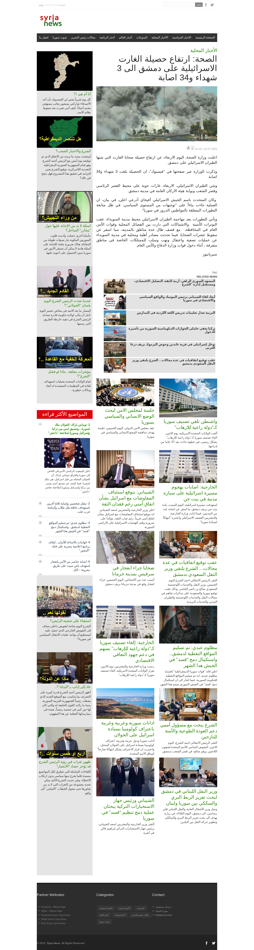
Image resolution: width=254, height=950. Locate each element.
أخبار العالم (125, 37)
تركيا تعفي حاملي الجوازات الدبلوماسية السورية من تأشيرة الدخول (171, 330)
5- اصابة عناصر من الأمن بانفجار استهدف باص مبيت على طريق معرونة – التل (70, 565)
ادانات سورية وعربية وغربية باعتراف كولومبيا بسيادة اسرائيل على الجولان (127, 728)
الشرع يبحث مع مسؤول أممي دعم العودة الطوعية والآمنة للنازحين (188, 730)
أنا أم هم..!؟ (82, 94)
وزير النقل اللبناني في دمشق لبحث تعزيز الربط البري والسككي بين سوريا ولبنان (189, 797)
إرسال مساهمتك (163, 907)
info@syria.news (163, 915)
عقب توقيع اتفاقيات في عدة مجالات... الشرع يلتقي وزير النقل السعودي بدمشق (173, 362)
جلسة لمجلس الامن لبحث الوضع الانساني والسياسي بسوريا (129, 416)
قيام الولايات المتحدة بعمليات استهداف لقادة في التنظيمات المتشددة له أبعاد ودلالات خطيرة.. (67, 386)
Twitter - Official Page (51, 911)
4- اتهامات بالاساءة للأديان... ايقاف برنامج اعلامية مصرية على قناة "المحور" (69, 546)
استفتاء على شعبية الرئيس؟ (70, 621)
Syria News (53, 943)
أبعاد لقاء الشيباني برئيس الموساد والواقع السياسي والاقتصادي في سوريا (177, 298)
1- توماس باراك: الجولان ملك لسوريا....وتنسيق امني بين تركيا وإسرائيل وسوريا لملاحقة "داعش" (69, 428)
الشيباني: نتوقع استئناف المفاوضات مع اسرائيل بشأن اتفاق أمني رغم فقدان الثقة (126, 497)
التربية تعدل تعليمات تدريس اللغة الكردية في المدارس (176, 313)
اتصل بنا (43, 37)
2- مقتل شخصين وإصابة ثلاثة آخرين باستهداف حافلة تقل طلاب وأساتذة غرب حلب (68, 507)
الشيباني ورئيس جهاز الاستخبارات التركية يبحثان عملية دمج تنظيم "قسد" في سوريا (128, 809)
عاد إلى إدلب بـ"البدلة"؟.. (73, 687)
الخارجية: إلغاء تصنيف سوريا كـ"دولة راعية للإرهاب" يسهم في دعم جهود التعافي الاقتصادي (126, 651)
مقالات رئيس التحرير (83, 37)
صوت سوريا (60, 37)
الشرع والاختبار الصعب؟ (73, 151)
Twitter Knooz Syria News (54, 919)
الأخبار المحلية (160, 37)
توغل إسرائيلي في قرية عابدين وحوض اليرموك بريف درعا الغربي (172, 346)
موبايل (41, 5)
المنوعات (141, 37)
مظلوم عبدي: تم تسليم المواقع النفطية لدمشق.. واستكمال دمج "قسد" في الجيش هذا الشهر (193, 656)
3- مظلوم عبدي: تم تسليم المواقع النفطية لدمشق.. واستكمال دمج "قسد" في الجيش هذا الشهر (69, 527)
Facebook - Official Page (53, 907)
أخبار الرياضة (107, 37)
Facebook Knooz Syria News (55, 915)
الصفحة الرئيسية (205, 37)
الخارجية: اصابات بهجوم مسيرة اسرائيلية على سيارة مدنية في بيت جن (190, 492)
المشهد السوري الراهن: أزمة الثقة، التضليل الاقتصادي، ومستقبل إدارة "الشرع (174, 283)
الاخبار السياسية (181, 37)
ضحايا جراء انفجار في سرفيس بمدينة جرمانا (133, 570)
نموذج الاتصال (161, 911)
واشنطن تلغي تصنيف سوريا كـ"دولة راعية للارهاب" (190, 424)
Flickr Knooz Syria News (53, 923)
